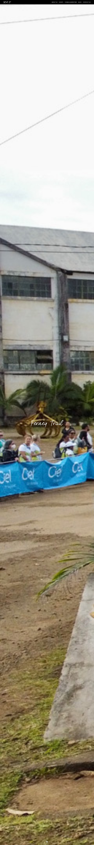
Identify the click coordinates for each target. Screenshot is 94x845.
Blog (79, 2)
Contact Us (86, 2)
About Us (54, 2)
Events (61, 2)
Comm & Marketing (71, 2)
